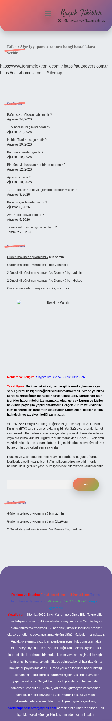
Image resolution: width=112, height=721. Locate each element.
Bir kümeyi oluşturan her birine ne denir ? (36, 165)
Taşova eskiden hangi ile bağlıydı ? (32, 227)
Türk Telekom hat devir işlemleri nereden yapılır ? (42, 190)
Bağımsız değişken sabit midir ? (29, 115)
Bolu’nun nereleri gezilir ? (25, 152)
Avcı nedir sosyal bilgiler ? (25, 215)
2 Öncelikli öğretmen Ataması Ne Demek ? (37, 273)
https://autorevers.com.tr (86, 66)
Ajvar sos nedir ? (19, 177)
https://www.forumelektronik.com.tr (31, 66)
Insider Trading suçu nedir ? (27, 140)
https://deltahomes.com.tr (23, 73)
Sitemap (54, 73)
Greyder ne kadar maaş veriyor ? (30, 288)
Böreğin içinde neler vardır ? (27, 202)
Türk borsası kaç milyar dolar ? (28, 127)
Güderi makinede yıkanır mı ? (27, 257)
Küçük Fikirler (81, 13)
